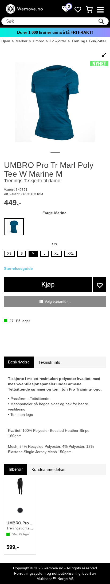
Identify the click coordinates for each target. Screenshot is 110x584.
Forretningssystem (30, 573)
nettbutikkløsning (66, 573)
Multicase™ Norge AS (55, 579)
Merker (21, 41)
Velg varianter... (58, 301)
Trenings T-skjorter (89, 41)
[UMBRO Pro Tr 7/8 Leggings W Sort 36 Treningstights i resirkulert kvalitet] (20, 491)
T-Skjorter (58, 41)
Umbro (38, 41)
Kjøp (47, 284)
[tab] (19, 362)
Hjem (5, 41)
